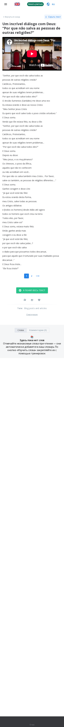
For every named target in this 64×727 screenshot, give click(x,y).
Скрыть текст (54, 17)
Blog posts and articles (35, 308)
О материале (32, 315)
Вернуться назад (12, 17)
